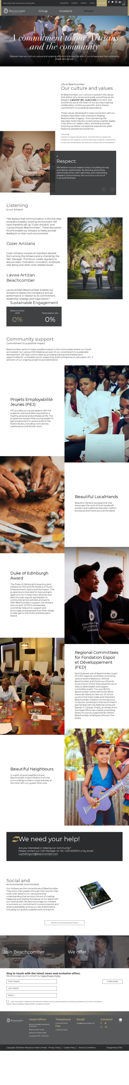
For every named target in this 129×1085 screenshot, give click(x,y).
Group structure (45, 16)
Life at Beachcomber (92, 26)
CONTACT (84, 3)
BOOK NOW (102, 3)
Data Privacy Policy (50, 976)
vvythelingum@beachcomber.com (38, 854)
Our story (42, 20)
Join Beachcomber (92, 22)
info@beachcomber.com (86, 1023)
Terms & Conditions (86, 1047)
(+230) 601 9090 (61, 1030)
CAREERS (74, 3)
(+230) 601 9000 (61, 1023)
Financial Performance (68, 17)
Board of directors (46, 9)
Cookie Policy (69, 1047)
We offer (87, 19)
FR (123, 4)
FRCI (120, 1047)
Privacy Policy (54, 1047)
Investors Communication (69, 13)
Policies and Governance (69, 9)
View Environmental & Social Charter (64, 923)
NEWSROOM (64, 3)
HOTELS (92, 3)
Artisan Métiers (93, 9)
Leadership (43, 12)
